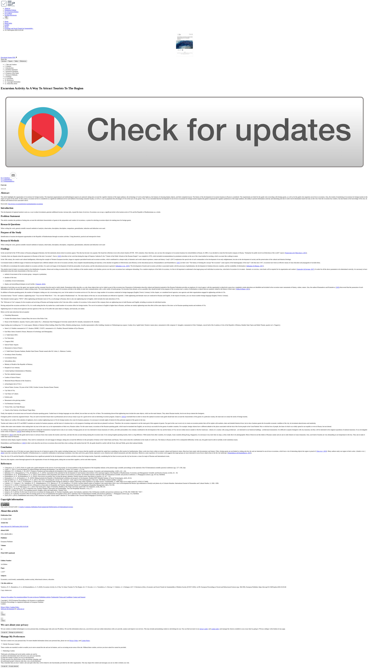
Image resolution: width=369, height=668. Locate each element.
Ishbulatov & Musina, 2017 (255, 266)
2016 (23, 443)
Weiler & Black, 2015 (242, 289)
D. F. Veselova (5, 178)
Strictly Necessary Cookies (11, 644)
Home (6, 21)
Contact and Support (79, 597)
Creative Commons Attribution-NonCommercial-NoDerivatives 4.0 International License (46, 507)
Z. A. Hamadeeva (6, 179)
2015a (124, 416)
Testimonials (55, 597)
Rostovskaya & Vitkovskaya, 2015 (295, 253)
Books (7, 27)
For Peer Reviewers (11, 15)
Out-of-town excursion (15, 204)
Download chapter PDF (8, 57)
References (23, 61)
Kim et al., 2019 (322, 451)
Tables (16, 61)
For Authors (8, 13)
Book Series (8, 23)
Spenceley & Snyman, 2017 (305, 269)
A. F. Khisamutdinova (7, 181)
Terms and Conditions (65, 597)
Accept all (4, 632)
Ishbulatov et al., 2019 (122, 266)
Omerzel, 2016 (40, 284)
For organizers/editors (20, 597)
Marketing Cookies (9, 651)
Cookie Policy (85, 640)
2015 (59, 256)
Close (3, 614)
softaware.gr (20, 609)
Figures (10, 61)
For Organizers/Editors (11, 12)
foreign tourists (26, 204)
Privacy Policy (5, 607)
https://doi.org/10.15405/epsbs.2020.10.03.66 (14, 526)
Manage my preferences (15, 632)
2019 (337, 287)
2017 (178, 263)
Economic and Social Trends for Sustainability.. (19, 28)
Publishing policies (45, 597)
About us (7, 8)
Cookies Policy (14, 607)
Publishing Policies (10, 10)
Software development (8, 609)
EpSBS (7, 25)
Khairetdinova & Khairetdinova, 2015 (239, 453)
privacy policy (204, 629)
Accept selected (13, 666)
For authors (10, 597)
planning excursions (37, 204)
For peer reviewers (33, 597)
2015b (19, 431)
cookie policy (215, 629)
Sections (4, 61)
